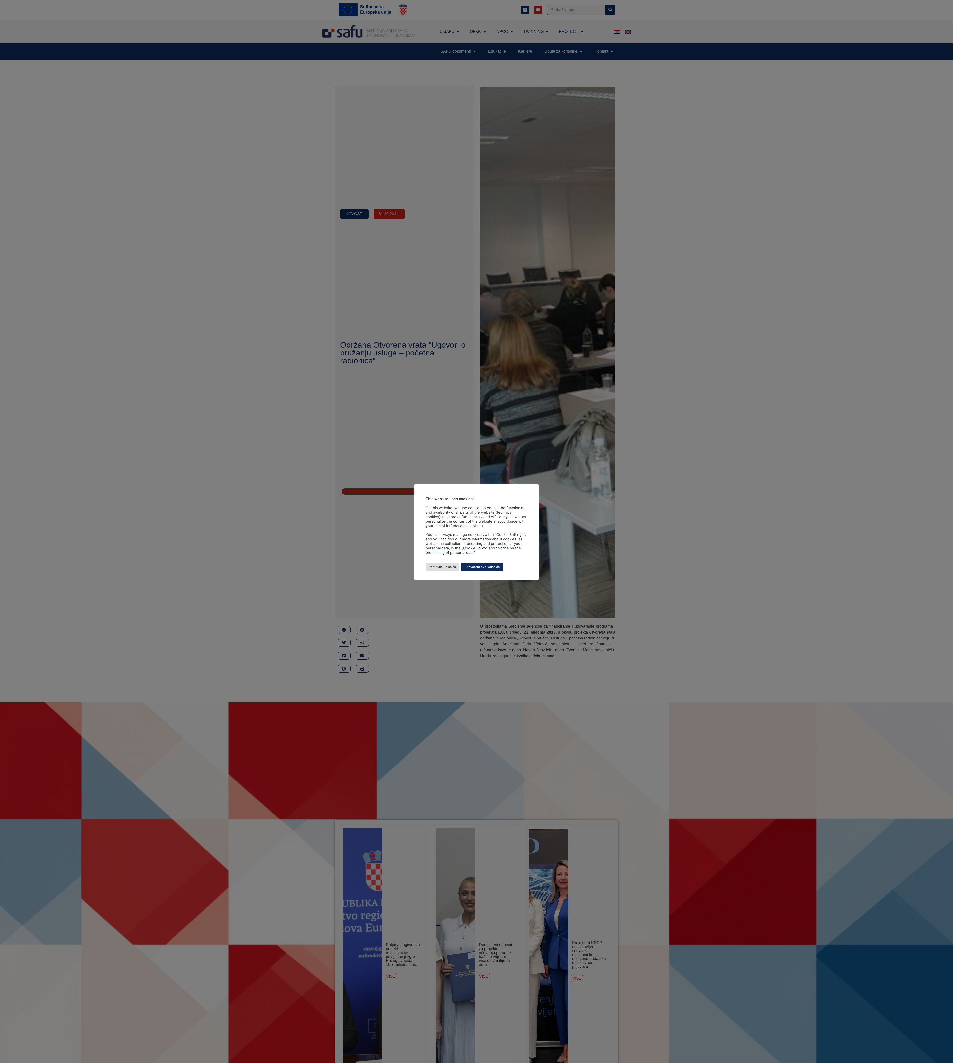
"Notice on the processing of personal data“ (473, 550)
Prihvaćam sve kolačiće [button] (482, 567)
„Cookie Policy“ (475, 548)
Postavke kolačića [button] (442, 567)
